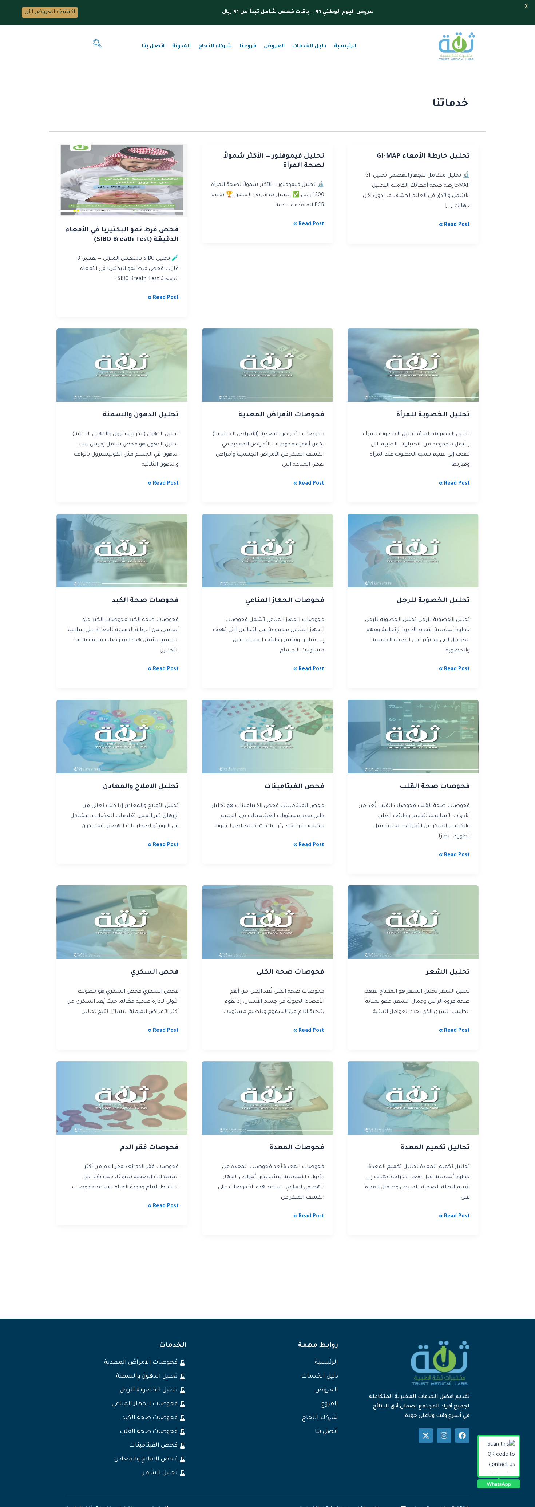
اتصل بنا (153, 46)
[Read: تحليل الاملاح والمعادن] (121, 737)
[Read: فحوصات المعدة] (267, 1099)
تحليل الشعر (448, 972)
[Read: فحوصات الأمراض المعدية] (267, 366)
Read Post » (454, 224)
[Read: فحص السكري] (121, 923)
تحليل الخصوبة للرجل (433, 601)
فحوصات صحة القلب (435, 787)
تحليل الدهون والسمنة (141, 415)
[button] (97, 46)
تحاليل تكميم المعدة (435, 1148)
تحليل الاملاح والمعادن (141, 787)
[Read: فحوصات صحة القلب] (413, 737)
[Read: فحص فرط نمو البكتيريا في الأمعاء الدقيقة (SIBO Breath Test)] (121, 180)
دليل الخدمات (309, 46)
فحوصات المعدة (296, 1148)
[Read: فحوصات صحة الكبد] (121, 551)
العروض (274, 46)
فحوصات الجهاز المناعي (284, 601)
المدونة (181, 46)
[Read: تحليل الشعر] (413, 923)
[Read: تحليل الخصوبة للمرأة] (413, 366)
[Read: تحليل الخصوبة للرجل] (413, 551)
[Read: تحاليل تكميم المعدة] (413, 1099)
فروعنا (247, 46)
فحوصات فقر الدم (149, 1148)
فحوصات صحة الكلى (290, 972)
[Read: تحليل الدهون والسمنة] (121, 366)
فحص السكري (155, 972)
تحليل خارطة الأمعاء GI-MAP (423, 156)
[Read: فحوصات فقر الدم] (121, 1099)
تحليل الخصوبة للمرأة (433, 415)
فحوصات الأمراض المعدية (281, 415)
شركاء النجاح (215, 46)
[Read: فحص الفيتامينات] (267, 737)
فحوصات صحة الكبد (145, 601)
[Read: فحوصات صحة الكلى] (267, 923)
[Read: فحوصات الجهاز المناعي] (267, 551)
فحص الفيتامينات (294, 787)
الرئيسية (345, 46)
